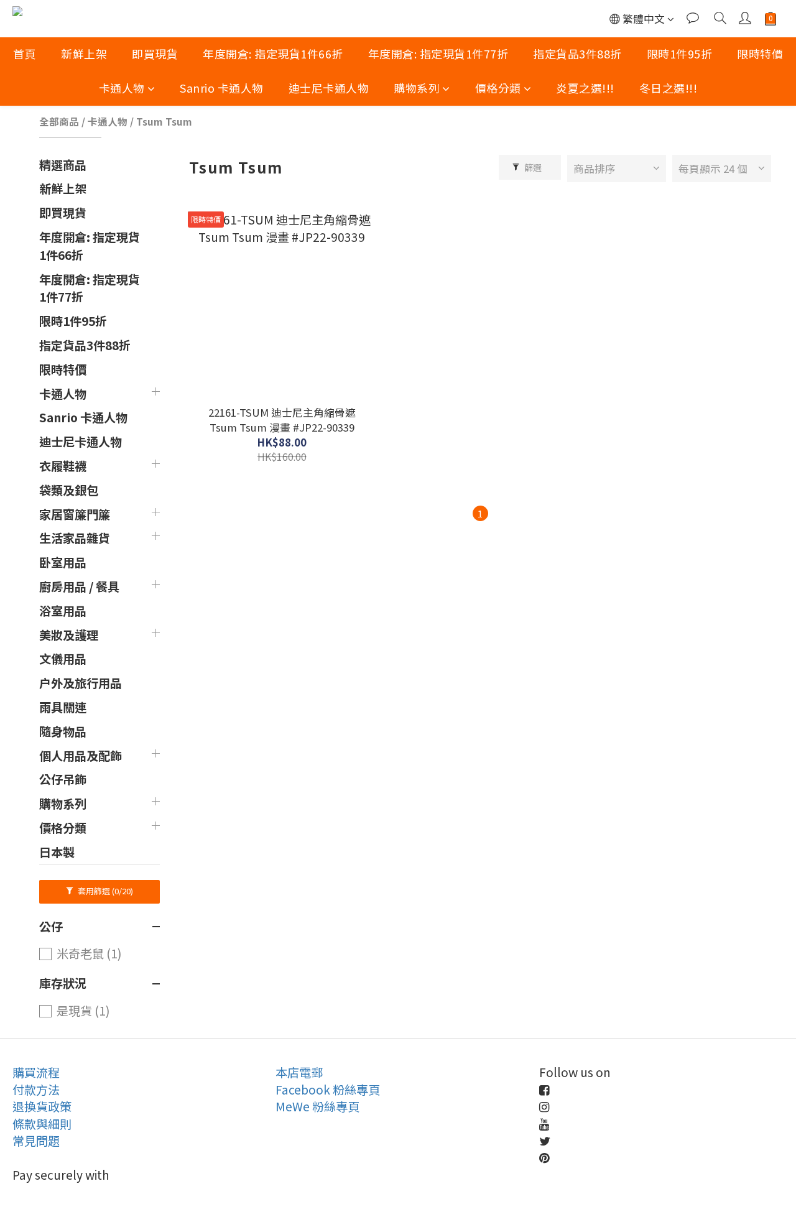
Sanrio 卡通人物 (222, 88)
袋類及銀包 (68, 490)
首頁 (24, 53)
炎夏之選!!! (585, 88)
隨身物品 (62, 731)
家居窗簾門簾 (74, 514)
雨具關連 (62, 707)
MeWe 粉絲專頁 (317, 1106)
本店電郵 (299, 1072)
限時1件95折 (680, 53)
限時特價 (760, 53)
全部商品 (59, 121)
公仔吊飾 (62, 779)
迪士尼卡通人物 (329, 88)
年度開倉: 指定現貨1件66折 (273, 53)
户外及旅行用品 (80, 683)
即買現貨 (155, 53)
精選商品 (62, 165)
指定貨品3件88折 (577, 53)
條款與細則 (42, 1123)
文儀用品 (62, 658)
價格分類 (498, 88)
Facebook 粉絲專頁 (327, 1089)
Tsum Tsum (164, 121)
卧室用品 (62, 562)
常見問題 (36, 1140)
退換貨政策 (42, 1106)
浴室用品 (62, 610)
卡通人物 (122, 88)
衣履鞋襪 (62, 466)
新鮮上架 (84, 53)
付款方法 (36, 1089)
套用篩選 (104, 891)
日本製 (57, 852)
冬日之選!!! (668, 88)
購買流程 (36, 1072)
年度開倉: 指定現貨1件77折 (438, 53)
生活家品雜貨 (74, 538)
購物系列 (417, 88)
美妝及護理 (68, 635)
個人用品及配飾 (80, 755)
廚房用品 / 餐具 (79, 586)
